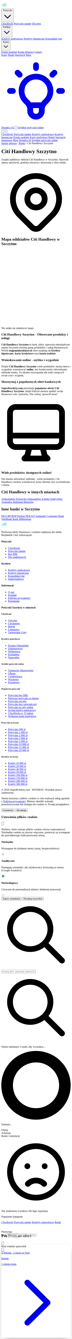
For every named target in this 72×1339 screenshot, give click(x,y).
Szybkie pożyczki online (31, 127)
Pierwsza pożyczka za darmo (23, 698)
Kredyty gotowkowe (43, 1222)
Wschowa (13, 679)
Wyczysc (12, 1235)
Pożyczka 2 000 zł (17, 735)
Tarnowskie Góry (17, 632)
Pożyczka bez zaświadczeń (22, 704)
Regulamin (14, 601)
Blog (28, 55)
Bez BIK (13, 554)
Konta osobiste (9, 52)
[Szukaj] (15, 127)
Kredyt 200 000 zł (17, 781)
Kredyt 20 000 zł (17, 766)
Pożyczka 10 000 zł (18, 744)
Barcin (11, 626)
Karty (4, 55)
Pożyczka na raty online (20, 707)
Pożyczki (7, 10)
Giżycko (12, 620)
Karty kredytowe (39, 137)
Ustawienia (8, 810)
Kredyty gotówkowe (12, 38)
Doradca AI (25, 140)
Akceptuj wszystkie (32, 898)
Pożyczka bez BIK (18, 695)
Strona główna (9, 143)
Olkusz (12, 673)
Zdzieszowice (15, 648)
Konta (6, 42)
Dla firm (36, 23)
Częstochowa (15, 676)
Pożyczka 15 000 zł (18, 747)
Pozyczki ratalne (22, 1222)
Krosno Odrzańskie (18, 645)
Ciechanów (14, 623)
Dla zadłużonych (17, 557)
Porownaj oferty (27, 1235)
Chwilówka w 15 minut (20, 713)
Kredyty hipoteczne (34, 38)
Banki (11, 55)
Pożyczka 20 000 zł (18, 750)
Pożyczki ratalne (22, 23)
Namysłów (14, 657)
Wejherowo (14, 651)
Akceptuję (21, 810)
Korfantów (14, 654)
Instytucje (20, 55)
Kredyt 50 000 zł (17, 772)
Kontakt (12, 595)
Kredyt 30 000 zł (17, 769)
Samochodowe (16, 579)
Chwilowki (7, 1222)
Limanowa (13, 629)
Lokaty (38, 52)
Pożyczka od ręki (17, 701)
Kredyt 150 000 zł (17, 778)
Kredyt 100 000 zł (17, 775)
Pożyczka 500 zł (16, 729)
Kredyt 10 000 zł (17, 763)
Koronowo (14, 682)
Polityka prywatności (19, 598)
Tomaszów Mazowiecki (20, 670)
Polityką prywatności (14, 801)
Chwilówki (7, 23)
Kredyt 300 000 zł (17, 784)
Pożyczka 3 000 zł (17, 738)
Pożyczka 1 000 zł (17, 732)
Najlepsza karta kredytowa (22, 716)
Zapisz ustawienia (11, 898)
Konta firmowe (26, 52)
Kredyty (7, 27)
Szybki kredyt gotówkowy (22, 710)
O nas (11, 592)
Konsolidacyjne (53, 38)
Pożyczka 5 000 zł (17, 741)
